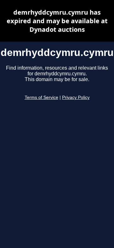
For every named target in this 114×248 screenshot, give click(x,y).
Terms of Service (41, 97)
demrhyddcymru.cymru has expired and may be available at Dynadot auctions (57, 21)
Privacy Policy (76, 97)
